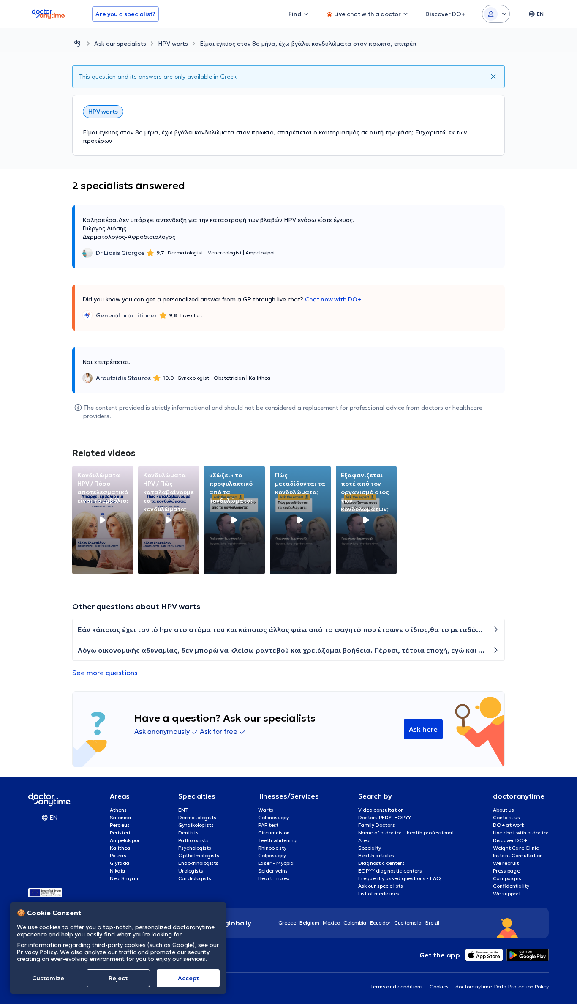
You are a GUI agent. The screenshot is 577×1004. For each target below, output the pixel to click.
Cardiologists (194, 878)
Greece (287, 922)
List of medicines (378, 893)
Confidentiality (511, 886)
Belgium (309, 922)
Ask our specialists (120, 43)
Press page (506, 870)
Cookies (439, 986)
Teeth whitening (277, 840)
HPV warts (173, 43)
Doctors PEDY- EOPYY (384, 817)
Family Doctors (376, 825)
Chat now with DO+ (333, 299)
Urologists (190, 870)
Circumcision (274, 832)
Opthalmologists (198, 855)
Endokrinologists (198, 863)
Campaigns (507, 878)
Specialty (369, 848)
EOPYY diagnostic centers (390, 870)
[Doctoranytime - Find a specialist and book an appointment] (77, 43)
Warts (265, 810)
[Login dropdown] (496, 14)
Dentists (188, 832)
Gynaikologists (196, 825)
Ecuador (380, 922)
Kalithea (120, 848)
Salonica (120, 817)
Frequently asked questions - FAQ (399, 878)
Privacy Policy (37, 951)
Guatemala (408, 922)
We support (507, 893)
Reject (118, 978)
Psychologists (194, 848)
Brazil (432, 922)
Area (364, 840)
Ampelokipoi (124, 840)
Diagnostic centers (381, 863)
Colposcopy (272, 855)
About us (503, 810)
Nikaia (117, 870)
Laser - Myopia (276, 863)
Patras (118, 855)
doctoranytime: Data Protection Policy (502, 986)
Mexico (331, 922)
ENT (183, 810)
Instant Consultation (518, 855)
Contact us (506, 817)
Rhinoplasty (272, 848)
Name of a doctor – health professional (406, 832)
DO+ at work (508, 825)
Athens (118, 810)
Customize (48, 978)
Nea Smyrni (124, 878)
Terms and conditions (396, 986)
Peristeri (120, 832)
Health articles (376, 855)
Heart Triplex (273, 878)
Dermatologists (197, 817)
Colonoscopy (273, 817)
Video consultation (381, 810)
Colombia (355, 922)
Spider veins (273, 870)
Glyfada (120, 863)
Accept (188, 978)
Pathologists (193, 840)
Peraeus (120, 825)
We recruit (506, 863)
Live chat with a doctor (521, 832)
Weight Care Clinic (516, 848)
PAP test (268, 825)
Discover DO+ (510, 840)
